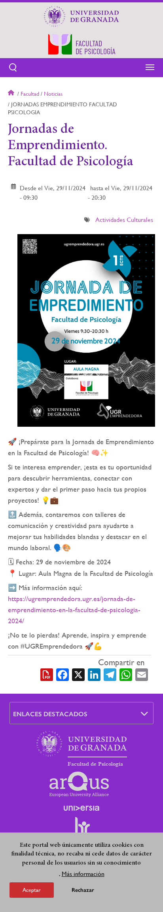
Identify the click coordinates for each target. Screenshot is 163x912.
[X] (78, 674)
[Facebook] (62, 674)
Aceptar (32, 890)
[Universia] (81, 808)
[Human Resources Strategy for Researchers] (81, 829)
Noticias (53, 94)
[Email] (141, 674)
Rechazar (83, 890)
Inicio (12, 94)
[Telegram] (110, 674)
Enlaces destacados (50, 714)
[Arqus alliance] (79, 784)
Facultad (30, 94)
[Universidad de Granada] (81, 16)
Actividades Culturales (124, 219)
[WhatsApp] (125, 674)
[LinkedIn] (94, 674)
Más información (83, 874)
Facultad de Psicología (95, 764)
